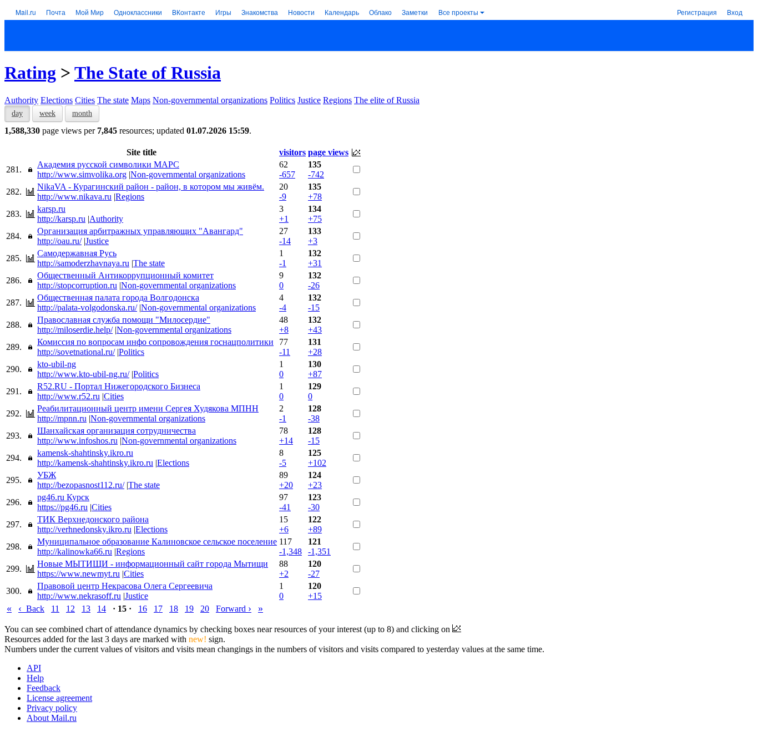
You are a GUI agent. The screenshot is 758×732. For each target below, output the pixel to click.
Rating (30, 73)
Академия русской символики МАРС (108, 164)
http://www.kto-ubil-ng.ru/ (83, 374)
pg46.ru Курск (63, 497)
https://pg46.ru (62, 507)
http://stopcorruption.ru (77, 285)
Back (31, 608)
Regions (337, 100)
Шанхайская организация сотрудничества (116, 430)
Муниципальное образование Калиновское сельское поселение (157, 541)
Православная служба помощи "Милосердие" (123, 319)
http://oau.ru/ (59, 241)
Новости (301, 12)
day (17, 113)
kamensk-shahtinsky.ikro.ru (85, 453)
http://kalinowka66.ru (74, 551)
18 (173, 608)
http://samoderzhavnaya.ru (83, 263)
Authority (21, 100)
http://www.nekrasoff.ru (79, 596)
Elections (57, 100)
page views (328, 152)
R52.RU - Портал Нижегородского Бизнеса (118, 386)
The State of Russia (147, 73)
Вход (734, 12)
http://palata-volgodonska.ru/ (87, 307)
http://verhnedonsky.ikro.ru (84, 529)
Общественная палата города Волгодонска (118, 297)
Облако (380, 12)
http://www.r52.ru (68, 396)
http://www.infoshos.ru (77, 440)
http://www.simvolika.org (82, 174)
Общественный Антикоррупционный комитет (125, 275)
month (82, 113)
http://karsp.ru (61, 218)
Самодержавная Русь (77, 253)
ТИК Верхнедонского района (93, 519)
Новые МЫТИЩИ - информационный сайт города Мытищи (152, 563)
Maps (140, 100)
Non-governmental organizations (210, 100)
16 (142, 608)
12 (70, 608)
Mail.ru (26, 12)
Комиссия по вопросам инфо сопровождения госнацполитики (155, 342)
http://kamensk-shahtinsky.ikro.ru (95, 462)
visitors (292, 152)
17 (158, 608)
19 (189, 608)
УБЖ (46, 475)
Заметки (415, 12)
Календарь (342, 12)
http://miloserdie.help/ (75, 329)
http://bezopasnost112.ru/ (80, 485)
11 (55, 608)
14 (101, 608)
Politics (282, 100)
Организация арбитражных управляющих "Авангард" (140, 231)
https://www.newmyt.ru (78, 573)
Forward (233, 608)
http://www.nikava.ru (74, 196)
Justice (309, 100)
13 (86, 608)
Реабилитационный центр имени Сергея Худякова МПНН (148, 408)
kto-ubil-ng (56, 364)
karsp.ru (51, 209)
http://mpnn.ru (62, 418)
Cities (85, 100)
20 (204, 608)
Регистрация (697, 12)
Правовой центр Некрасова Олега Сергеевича (125, 586)
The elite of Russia (387, 100)
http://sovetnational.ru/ (76, 352)
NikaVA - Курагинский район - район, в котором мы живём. (150, 186)
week (47, 113)
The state (113, 100)
